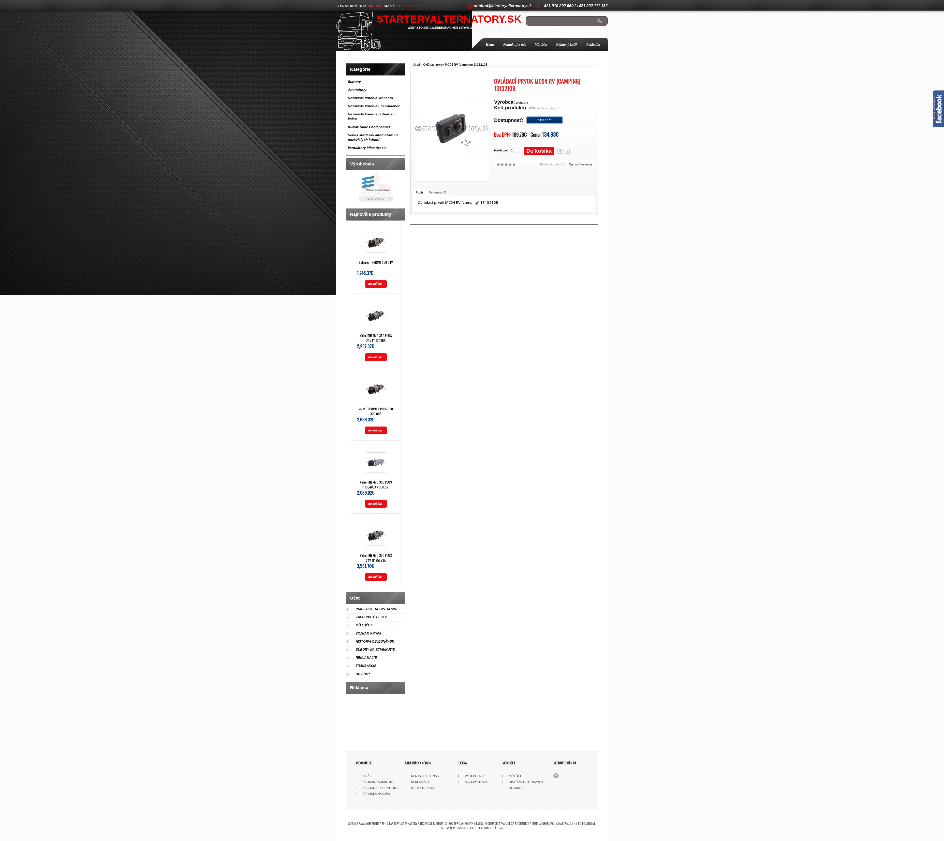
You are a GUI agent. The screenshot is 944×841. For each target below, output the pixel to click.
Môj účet (541, 44)
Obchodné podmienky (380, 788)
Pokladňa (593, 44)
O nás (366, 776)
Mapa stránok (422, 788)
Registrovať (386, 609)
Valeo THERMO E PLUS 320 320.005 (376, 411)
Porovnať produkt (568, 151)
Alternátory (357, 90)
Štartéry (354, 82)
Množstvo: (501, 150)
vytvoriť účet (406, 6)
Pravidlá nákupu (376, 794)
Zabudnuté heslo (371, 617)
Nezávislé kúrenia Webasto (370, 98)
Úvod (416, 64)
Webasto (522, 102)
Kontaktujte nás (514, 44)
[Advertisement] (375, 720)
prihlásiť (375, 6)
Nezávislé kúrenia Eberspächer (373, 106)
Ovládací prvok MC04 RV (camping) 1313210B (455, 64)
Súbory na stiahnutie (375, 649)
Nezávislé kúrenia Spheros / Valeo (371, 116)
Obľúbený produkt (560, 151)
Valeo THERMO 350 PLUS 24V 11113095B (376, 338)
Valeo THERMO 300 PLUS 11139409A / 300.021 (376, 484)
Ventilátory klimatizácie (367, 148)
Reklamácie (366, 658)
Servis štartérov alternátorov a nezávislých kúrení (373, 137)
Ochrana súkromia (378, 782)
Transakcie (366, 666)
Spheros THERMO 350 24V (376, 262)
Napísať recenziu (580, 164)
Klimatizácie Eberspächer (369, 127)
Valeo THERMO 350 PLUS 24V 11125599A (376, 558)
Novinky (363, 674)
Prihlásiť (364, 609)
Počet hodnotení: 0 (552, 164)
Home (490, 44)
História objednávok (375, 641)
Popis (420, 192)
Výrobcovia (474, 776)
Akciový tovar (476, 782)
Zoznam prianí (368, 633)
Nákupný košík (566, 44)
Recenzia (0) (437, 192)
